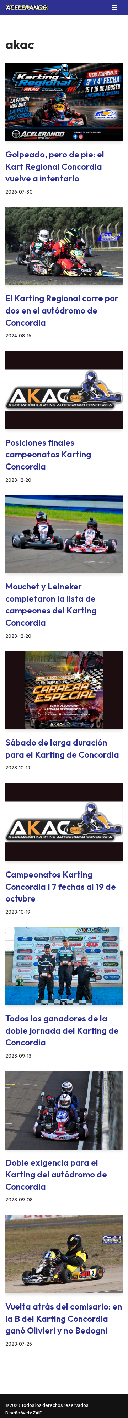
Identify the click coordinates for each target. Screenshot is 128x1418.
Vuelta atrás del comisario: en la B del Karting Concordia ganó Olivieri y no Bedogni (63, 1318)
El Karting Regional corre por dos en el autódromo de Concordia (61, 310)
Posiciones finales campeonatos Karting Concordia (48, 454)
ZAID (38, 1412)
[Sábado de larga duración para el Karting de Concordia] (64, 690)
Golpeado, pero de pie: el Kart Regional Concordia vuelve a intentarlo (54, 166)
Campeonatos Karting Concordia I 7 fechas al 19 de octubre (60, 886)
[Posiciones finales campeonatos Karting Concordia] (64, 390)
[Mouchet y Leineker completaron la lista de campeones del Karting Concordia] (64, 534)
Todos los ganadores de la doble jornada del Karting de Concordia (62, 1030)
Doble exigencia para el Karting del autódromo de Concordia (56, 1174)
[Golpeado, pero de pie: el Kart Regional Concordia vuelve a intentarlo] (64, 102)
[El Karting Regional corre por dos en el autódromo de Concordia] (64, 246)
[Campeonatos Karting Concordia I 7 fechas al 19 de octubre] (64, 822)
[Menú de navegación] (115, 7)
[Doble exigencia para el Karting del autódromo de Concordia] (64, 1110)
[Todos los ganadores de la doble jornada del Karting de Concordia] (64, 966)
